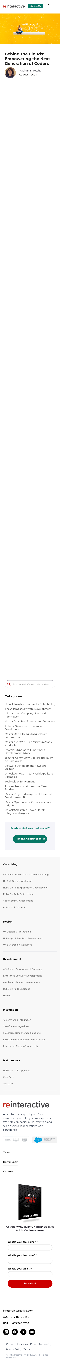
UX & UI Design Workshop (17, 881)
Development (12, 959)
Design (7, 921)
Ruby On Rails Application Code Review (25, 887)
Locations (22, 1344)
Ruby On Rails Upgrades (16, 989)
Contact (10, 1344)
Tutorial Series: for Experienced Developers (24, 728)
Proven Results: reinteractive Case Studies (26, 788)
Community (10, 1162)
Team (6, 1152)
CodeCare (8, 1077)
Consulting (10, 864)
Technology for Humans (20, 781)
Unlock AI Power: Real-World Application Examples (30, 775)
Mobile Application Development (21, 982)
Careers (8, 1171)
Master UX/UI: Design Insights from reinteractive (26, 736)
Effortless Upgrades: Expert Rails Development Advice (25, 752)
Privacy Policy (13, 1349)
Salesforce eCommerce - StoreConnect (24, 1039)
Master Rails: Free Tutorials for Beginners (30, 721)
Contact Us (35, 6)
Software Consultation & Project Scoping (26, 874)
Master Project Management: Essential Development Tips (28, 796)
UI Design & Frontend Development (23, 938)
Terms (27, 1349)
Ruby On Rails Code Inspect (18, 894)
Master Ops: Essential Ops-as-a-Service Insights (28, 804)
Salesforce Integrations (16, 1026)
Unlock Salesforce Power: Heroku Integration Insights (25, 812)
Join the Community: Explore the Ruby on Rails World (29, 759)
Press (33, 1344)
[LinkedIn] (6, 1332)
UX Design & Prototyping (17, 931)
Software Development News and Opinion (26, 767)
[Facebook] (15, 1332)
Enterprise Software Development (22, 975)
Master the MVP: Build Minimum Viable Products (29, 744)
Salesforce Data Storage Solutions (22, 1033)
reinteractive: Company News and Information (25, 715)
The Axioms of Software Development (28, 708)
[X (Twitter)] (23, 1332)
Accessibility (45, 1344)
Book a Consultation (29, 838)
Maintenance (11, 1060)
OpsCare (8, 1083)
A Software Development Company (22, 969)
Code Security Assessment (18, 900)
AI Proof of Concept (14, 907)
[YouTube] (32, 1332)
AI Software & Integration (17, 1020)
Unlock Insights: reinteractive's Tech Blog (30, 704)
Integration (10, 1009)
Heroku (7, 995)
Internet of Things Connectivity (20, 1046)
